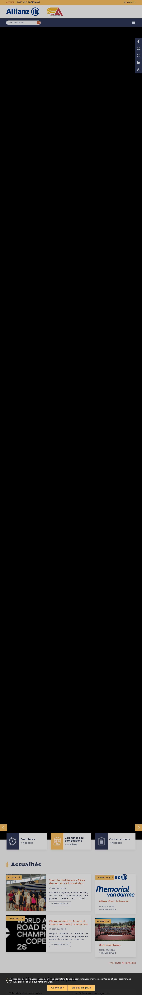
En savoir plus (81, 987)
